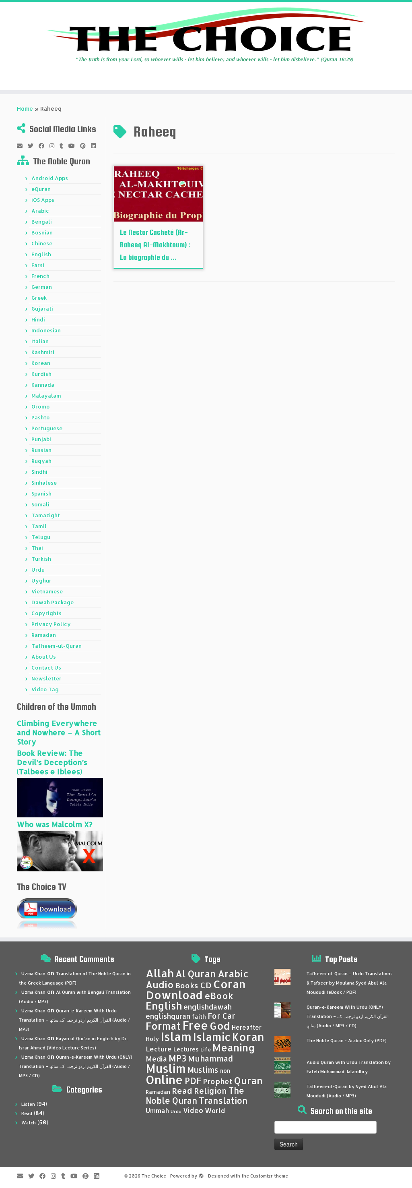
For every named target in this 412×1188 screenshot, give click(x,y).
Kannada (42, 384)
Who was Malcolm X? (55, 824)
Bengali (41, 221)
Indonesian (46, 330)
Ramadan (43, 635)
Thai (37, 548)
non (225, 1070)
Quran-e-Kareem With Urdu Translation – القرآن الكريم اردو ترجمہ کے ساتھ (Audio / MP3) (74, 1020)
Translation (223, 1100)
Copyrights (46, 613)
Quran (248, 1080)
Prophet (218, 1081)
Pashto (40, 417)
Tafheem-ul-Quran (56, 646)
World (215, 1110)
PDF (193, 1080)
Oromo (40, 406)
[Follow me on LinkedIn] (96, 145)
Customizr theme (269, 1176)
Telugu (40, 537)
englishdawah (207, 1006)
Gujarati (42, 308)
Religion (210, 1091)
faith (199, 1016)
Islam (176, 1036)
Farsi (37, 265)
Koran (248, 1037)
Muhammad (210, 1058)
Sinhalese (44, 482)
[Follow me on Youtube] (74, 145)
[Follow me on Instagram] (54, 145)
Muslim (166, 1068)
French (40, 276)
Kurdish (41, 374)
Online (164, 1079)
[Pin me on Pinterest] (85, 145)
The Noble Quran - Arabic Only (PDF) (347, 1040)
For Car (221, 1016)
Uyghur (41, 580)
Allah (160, 973)
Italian (40, 341)
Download (174, 995)
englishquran (168, 1016)
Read (26, 1113)
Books (186, 985)
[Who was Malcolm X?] (60, 850)
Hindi (38, 319)
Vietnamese (47, 591)
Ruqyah (41, 461)
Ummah (157, 1110)
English (41, 254)
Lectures (186, 1049)
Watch (28, 1123)
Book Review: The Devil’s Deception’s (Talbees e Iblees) (52, 762)
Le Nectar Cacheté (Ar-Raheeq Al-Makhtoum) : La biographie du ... (155, 244)
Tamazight (45, 515)
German (41, 287)
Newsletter (46, 678)
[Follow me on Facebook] (44, 145)
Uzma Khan (33, 974)
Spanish (41, 493)
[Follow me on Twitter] (33, 145)
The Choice (154, 1176)
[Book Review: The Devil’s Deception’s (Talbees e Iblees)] (60, 797)
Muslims (202, 1070)
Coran (229, 984)
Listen (28, 1104)
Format (163, 1026)
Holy (152, 1038)
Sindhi (39, 472)
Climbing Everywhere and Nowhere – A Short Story (59, 732)
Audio (160, 985)
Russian (41, 450)
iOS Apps (42, 200)
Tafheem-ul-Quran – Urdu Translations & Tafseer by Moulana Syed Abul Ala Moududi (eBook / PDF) (350, 983)
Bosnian (42, 232)
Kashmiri (42, 352)
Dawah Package (52, 602)
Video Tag (45, 689)
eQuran (41, 189)
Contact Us (46, 667)
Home (25, 108)
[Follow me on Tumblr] (64, 145)
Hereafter (247, 1027)
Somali (40, 504)
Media (156, 1058)
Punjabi (41, 439)
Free (195, 1025)
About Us (43, 656)
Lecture (159, 1049)
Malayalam (46, 395)
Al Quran (195, 974)
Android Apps (49, 178)
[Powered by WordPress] (201, 1174)
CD (206, 985)
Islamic (212, 1037)
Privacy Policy (51, 624)
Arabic (40, 210)
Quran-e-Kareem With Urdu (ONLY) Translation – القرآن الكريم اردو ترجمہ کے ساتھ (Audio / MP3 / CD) (75, 1066)
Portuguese (46, 428)
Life (205, 1049)
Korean (40, 363)
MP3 (177, 1058)
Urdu (38, 569)
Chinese (41, 243)
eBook (218, 995)
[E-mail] (22, 145)
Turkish (41, 559)
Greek (39, 297)
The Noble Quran (195, 1095)
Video (193, 1110)
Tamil (39, 526)
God (220, 1025)
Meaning (233, 1047)
